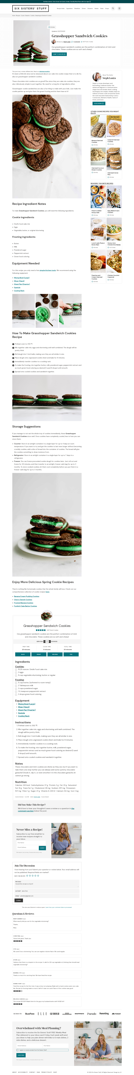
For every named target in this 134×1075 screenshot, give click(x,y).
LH (120, 1072)
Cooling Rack (19, 291)
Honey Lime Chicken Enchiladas (114, 244)
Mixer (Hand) (19, 281)
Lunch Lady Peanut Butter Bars (98, 244)
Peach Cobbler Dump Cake (97, 211)
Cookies (32, 15)
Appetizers (69, 8)
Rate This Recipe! (19, 876)
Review (55, 654)
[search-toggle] (113, 8)
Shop (55, 1072)
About (14, 1072)
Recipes (18, 15)
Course (23, 15)
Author (18, 891)
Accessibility (23, 1072)
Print (39, 654)
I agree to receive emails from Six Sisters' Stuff (33, 1050)
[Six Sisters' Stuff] (30, 8)
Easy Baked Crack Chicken (113, 211)
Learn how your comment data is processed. (58, 907)
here (47, 592)
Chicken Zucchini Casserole (113, 276)
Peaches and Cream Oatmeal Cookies (97, 277)
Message (18, 881)
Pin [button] (71, 654)
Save (23, 654)
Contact (32, 1072)
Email (17, 896)
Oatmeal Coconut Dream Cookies (98, 169)
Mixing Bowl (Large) (21, 278)
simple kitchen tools (48, 270)
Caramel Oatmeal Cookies (113, 140)
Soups (107, 8)
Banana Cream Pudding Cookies (26, 596)
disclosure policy (44, 71)
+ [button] (49, 641)
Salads (96, 8)
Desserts (90, 8)
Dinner (84, 8)
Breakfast (77, 8)
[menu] (119, 8)
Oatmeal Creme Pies (113, 174)
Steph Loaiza (66, 42)
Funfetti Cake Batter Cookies (25, 606)
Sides (101, 8)
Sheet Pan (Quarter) (22, 284)
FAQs (38, 1072)
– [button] (44, 641)
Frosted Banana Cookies (23, 603)
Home (13, 15)
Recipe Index (61, 8)
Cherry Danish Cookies (23, 600)
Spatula (17, 287)
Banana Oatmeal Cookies (97, 141)
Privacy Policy (46, 1072)
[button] (42, 1050)
